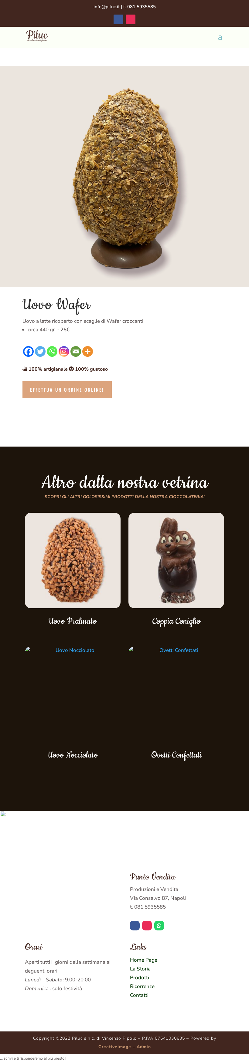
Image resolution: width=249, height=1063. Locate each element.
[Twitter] (40, 351)
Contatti (139, 995)
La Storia (140, 968)
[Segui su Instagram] (130, 19)
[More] (87, 351)
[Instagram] (64, 351)
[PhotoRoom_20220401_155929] (124, 285)
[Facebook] (28, 351)
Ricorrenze (142, 986)
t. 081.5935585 (139, 7)
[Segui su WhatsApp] (159, 925)
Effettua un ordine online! (67, 389)
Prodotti (139, 977)
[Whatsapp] (52, 351)
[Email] (75, 351)
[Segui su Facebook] (118, 19)
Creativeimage (114, 1047)
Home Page (143, 960)
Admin (144, 1047)
